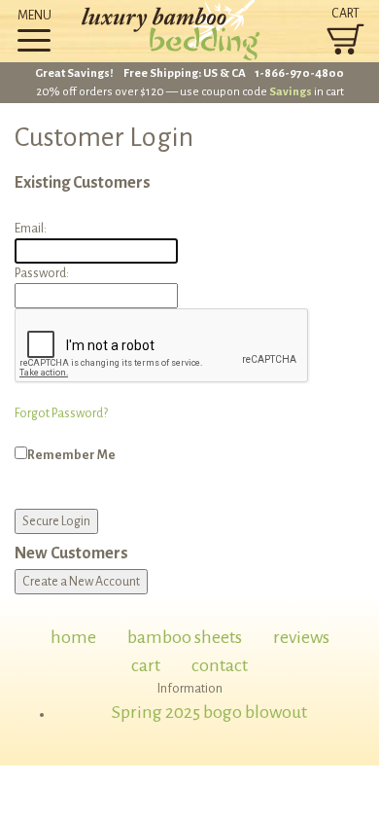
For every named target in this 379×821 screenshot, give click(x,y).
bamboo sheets (184, 637)
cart (145, 665)
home (73, 637)
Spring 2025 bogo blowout (209, 712)
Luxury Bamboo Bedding (190, 31)
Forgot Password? (61, 413)
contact (219, 665)
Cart (345, 13)
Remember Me (71, 455)
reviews (301, 637)
